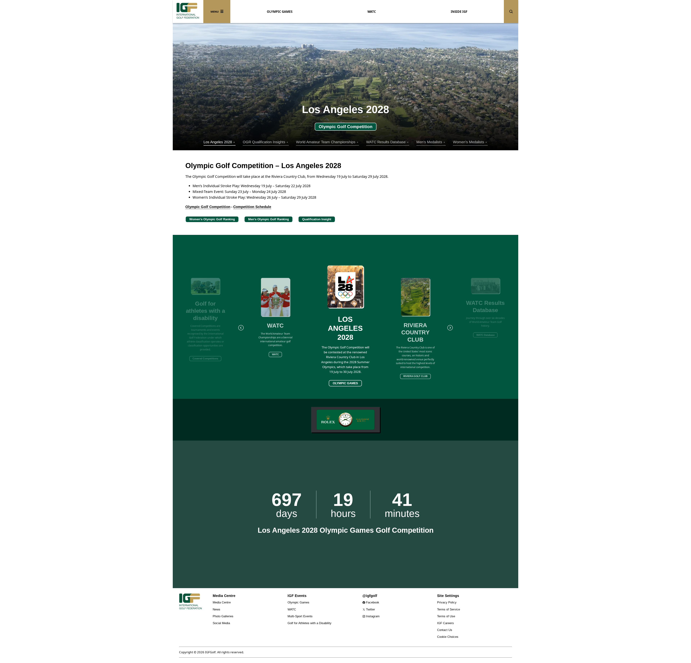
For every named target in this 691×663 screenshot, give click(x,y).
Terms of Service (448, 609)
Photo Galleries (223, 616)
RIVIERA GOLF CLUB (415, 376)
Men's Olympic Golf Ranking (268, 219)
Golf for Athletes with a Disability (309, 623)
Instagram (373, 616)
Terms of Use (446, 616)
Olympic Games (298, 602)
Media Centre (222, 602)
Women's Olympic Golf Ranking (212, 219)
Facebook (372, 602)
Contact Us (444, 630)
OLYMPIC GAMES (279, 12)
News (216, 609)
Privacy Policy (447, 602)
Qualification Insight (316, 219)
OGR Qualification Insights (345, 126)
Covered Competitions (205, 358)
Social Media (221, 623)
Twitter (370, 609)
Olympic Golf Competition (207, 207)
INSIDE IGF (459, 12)
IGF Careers (445, 623)
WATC (371, 12)
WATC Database (485, 335)
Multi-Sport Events (300, 616)
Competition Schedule (252, 207)
